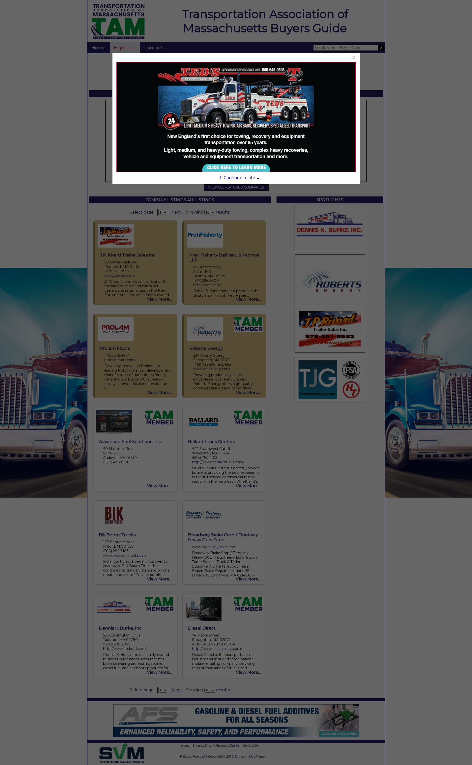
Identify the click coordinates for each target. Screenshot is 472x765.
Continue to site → (240, 177)
